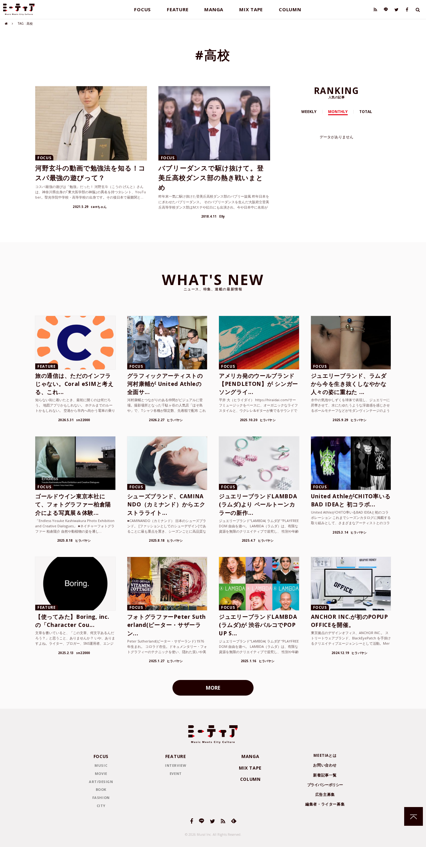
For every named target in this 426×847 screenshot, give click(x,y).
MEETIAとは (324, 755)
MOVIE (101, 773)
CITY (101, 805)
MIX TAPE (251, 9)
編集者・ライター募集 (325, 804)
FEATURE (177, 9)
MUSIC (100, 765)
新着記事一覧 (325, 775)
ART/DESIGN (101, 781)
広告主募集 (325, 794)
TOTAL (365, 111)
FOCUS (142, 9)
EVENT (176, 773)
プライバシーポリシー (325, 784)
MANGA (213, 9)
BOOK (101, 789)
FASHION (101, 797)
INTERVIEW (175, 765)
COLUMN (290, 9)
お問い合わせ (325, 765)
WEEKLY (309, 111)
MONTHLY (338, 111)
